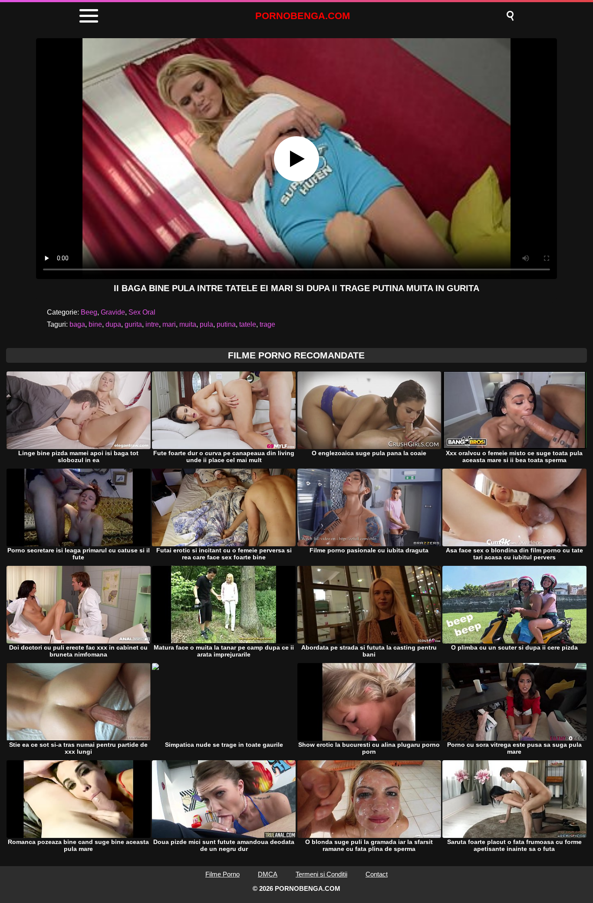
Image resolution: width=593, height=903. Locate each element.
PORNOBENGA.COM (302, 15)
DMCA (267, 874)
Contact (377, 874)
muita (187, 324)
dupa (113, 324)
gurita (133, 324)
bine (95, 324)
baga (77, 324)
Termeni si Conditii (321, 874)
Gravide (113, 312)
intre (152, 324)
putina (226, 324)
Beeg (89, 312)
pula (206, 324)
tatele (247, 324)
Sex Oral (141, 312)
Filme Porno (222, 874)
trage (267, 324)
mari (169, 324)
